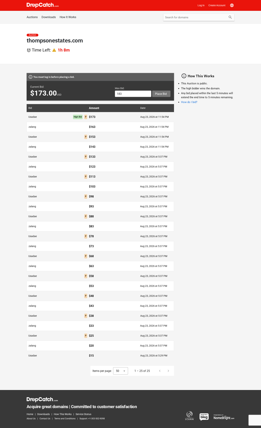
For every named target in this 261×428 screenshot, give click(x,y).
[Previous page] (160, 371)
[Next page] (168, 371)
